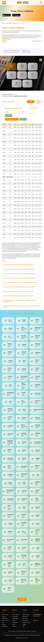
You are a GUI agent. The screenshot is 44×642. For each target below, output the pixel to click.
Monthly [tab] (30, 101)
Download (23, 119)
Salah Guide (25, 616)
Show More (22, 599)
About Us (28, 631)
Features (13, 631)
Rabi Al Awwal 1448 (17, 108)
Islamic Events (15, 616)
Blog (23, 626)
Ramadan (4, 624)
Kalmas (13, 624)
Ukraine (14, 23)
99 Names (14, 626)
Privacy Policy (18, 637)
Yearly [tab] (38, 101)
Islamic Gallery (15, 618)
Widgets (24, 624)
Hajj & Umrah (25, 618)
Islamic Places (5, 626)
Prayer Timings (5, 614)
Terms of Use (25, 637)
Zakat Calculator (26, 614)
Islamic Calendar (15, 614)
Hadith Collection (5, 620)
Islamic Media (15, 622)
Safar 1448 (8, 108)
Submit (8, 115)
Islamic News (25, 620)
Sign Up (25, 2)
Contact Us (33, 631)
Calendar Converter (26, 622)
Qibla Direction (5, 618)
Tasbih (13, 620)
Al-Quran (4, 616)
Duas (3, 622)
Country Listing (9, 23)
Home (3, 23)
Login (19, 2)
